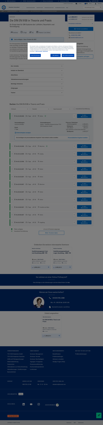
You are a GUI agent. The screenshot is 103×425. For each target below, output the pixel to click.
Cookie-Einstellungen (35, 55)
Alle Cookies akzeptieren (68, 55)
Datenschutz (45, 51)
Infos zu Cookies (39, 51)
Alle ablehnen (56, 55)
